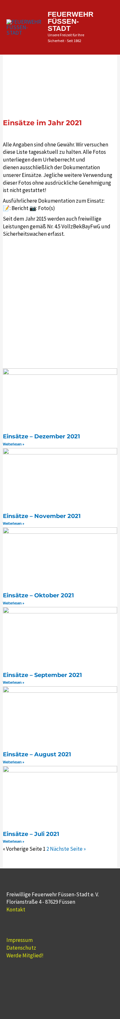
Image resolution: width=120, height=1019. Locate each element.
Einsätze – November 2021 (42, 516)
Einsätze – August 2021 (37, 754)
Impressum (19, 940)
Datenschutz (21, 947)
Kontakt (15, 909)
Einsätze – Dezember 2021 (41, 436)
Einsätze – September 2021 (42, 675)
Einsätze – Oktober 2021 (38, 595)
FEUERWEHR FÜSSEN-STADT (70, 21)
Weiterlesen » (13, 444)
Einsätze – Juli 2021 (31, 834)
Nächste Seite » (68, 848)
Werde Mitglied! (25, 955)
